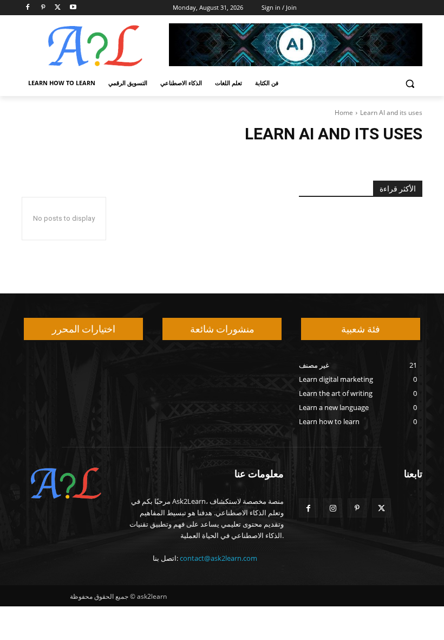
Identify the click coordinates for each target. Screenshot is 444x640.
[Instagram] (332, 507)
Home (344, 112)
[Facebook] (28, 8)
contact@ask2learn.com (218, 558)
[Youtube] (73, 8)
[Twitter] (58, 8)
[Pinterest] (43, 8)
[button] (409, 83)
